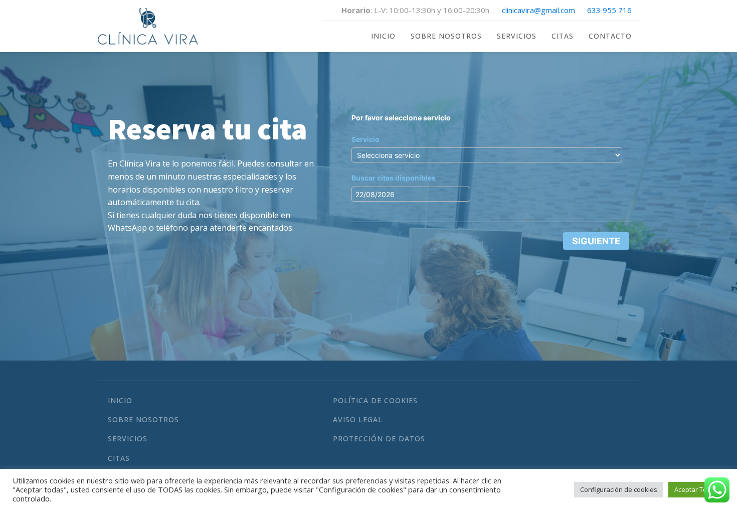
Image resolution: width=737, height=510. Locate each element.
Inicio (383, 36)
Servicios (516, 36)
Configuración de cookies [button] (618, 489)
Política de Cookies (375, 400)
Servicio (365, 139)
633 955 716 (609, 10)
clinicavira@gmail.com (538, 10)
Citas (562, 36)
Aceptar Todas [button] (696, 489)
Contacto (610, 36)
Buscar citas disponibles (393, 178)
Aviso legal (358, 419)
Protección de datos (379, 438)
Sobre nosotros (446, 36)
